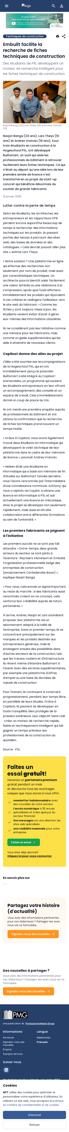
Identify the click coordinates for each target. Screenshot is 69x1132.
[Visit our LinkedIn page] (6, 1070)
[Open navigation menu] (6, 6)
